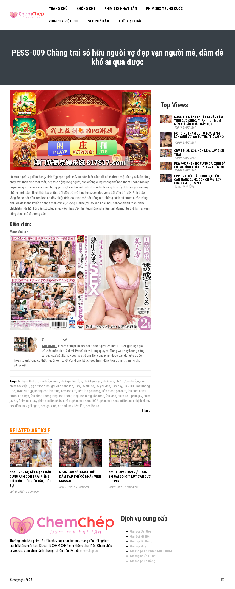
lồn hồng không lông (44, 396)
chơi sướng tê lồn (127, 381)
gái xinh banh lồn (62, 386)
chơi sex (108, 381)
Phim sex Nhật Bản (120, 8)
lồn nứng (86, 396)
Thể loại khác (130, 21)
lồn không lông (69, 396)
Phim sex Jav (27, 401)
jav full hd (88, 386)
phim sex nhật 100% (85, 401)
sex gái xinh (48, 406)
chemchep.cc (89, 551)
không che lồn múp (46, 391)
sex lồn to (92, 406)
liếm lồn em (68, 391)
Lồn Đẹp (23, 396)
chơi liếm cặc (92, 381)
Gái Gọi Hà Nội (140, 536)
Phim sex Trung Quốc (164, 8)
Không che (86, 8)
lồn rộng (98, 396)
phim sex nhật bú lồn (114, 401)
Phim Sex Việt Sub (64, 21)
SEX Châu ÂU (98, 21)
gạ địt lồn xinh (40, 386)
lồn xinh (111, 396)
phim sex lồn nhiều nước (54, 401)
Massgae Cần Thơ (143, 556)
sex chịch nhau (139, 401)
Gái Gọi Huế (138, 546)
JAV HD (129, 386)
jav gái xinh (103, 386)
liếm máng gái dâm (114, 391)
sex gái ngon (30, 406)
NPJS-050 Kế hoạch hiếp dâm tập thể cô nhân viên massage (80, 476)
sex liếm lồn (76, 406)
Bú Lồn (33, 381)
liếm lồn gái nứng (89, 391)
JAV (77, 386)
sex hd (62, 406)
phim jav (136, 396)
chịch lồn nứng (49, 381)
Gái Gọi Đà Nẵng (141, 541)
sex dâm (15, 406)
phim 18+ (124, 396)
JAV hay (117, 386)
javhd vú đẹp (25, 391)
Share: (146, 411)
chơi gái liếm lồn (71, 381)
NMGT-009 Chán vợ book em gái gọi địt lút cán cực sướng (130, 476)
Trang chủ (58, 8)
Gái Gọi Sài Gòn (141, 531)
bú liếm (23, 381)
